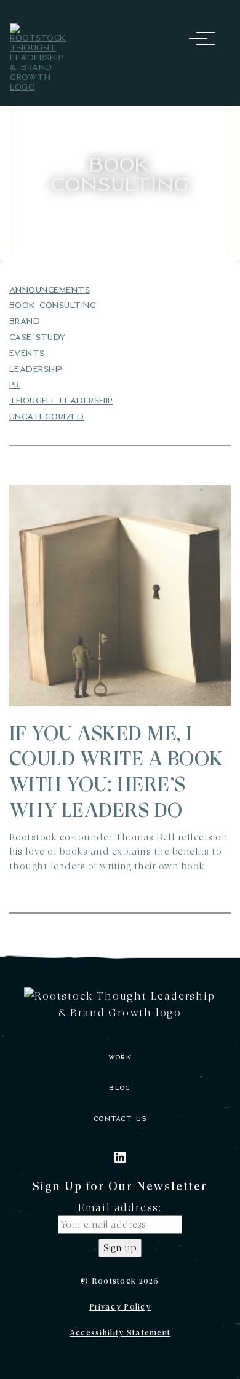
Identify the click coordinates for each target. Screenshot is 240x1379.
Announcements (49, 289)
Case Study (37, 337)
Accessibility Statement (120, 1332)
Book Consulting (52, 305)
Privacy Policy (120, 1306)
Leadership (36, 369)
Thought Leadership (61, 400)
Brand (24, 321)
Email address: (120, 1207)
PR (14, 384)
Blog (119, 1088)
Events (27, 353)
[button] (201, 38)
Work (120, 1057)
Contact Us (120, 1119)
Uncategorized (46, 416)
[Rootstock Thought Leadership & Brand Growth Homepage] (38, 58)
